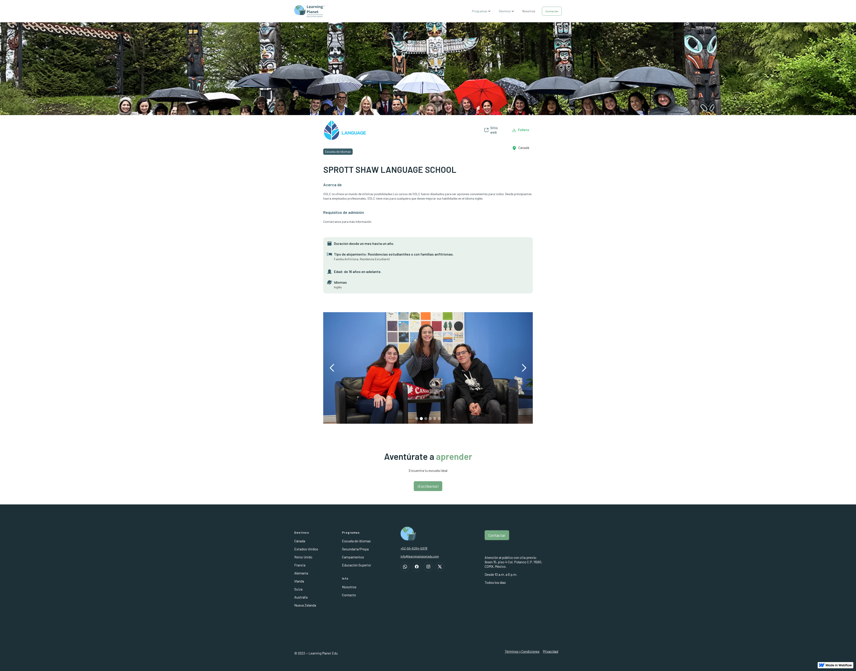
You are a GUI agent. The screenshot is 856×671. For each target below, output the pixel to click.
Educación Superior (356, 565)
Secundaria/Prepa (355, 549)
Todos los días (495, 582)
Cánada (299, 541)
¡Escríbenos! (428, 486)
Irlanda (299, 581)
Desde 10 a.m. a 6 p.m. (501, 574)
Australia (301, 597)
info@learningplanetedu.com (420, 556)
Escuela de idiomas (356, 541)
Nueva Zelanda (305, 605)
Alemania (301, 573)
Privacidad (550, 651)
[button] (481, 11)
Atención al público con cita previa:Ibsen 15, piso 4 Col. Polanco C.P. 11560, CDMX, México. (513, 561)
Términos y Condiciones (522, 651)
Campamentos (353, 557)
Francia (299, 565)
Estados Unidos (306, 549)
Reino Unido (303, 557)
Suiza (298, 589)
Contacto (349, 595)
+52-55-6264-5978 (414, 548)
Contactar (551, 11)
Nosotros (528, 11)
